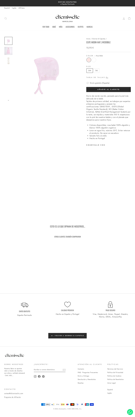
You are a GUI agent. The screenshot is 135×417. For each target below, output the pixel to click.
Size (88, 66)
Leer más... (9, 375)
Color (94, 56)
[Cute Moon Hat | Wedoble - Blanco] (91, 203)
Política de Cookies (114, 376)
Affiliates (21, 8)
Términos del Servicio (115, 369)
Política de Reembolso (115, 379)
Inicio (88, 39)
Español (7, 8)
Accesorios (70, 26)
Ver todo (45, 26)
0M (89, 70)
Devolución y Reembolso (87, 379)
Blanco (94, 60)
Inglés (14, 8)
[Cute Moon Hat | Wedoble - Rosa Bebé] (88, 203)
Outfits (80, 26)
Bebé (54, 26)
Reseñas (81, 383)
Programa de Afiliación (12, 397)
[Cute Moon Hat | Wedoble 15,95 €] (91, 174)
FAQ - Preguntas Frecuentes (88, 372)
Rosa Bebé (89, 60)
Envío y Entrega (83, 376)
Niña (60, 26)
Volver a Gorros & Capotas (69, 335)
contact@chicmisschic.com (13, 393)
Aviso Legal (111, 383)
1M (96, 70)
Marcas (90, 26)
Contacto (81, 369)
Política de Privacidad (115, 372)
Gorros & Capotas (98, 39)
